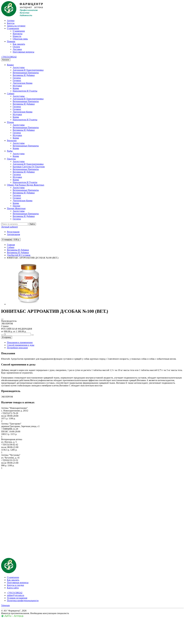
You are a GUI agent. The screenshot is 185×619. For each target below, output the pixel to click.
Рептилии (12, 140)
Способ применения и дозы (20, 345)
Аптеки (10, 20)
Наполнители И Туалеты (25, 91)
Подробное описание (17, 347)
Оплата (16, 46)
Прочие (16, 206)
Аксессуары (19, 67)
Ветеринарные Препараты (26, 72)
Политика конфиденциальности (23, 600)
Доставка (17, 49)
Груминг (17, 80)
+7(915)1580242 (9, 57)
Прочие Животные (16, 208)
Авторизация (13, 234)
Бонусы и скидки (15, 585)
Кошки (10, 65)
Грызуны (11, 159)
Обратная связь (20, 39)
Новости (17, 36)
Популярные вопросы (23, 52)
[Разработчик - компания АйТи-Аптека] (12, 616)
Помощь (11, 41)
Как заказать (19, 44)
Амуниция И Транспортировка (28, 70)
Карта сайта (13, 588)
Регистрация (13, 232)
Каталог (5, 60)
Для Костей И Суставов (18, 255)
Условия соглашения (17, 598)
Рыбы (10, 151)
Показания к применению (20, 342)
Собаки (10, 93)
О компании (13, 28)
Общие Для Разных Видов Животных (25, 185)
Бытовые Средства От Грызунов (29, 166)
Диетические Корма (22, 83)
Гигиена (17, 78)
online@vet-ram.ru (15, 595)
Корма (16, 88)
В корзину (6, 337)
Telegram (5, 605)
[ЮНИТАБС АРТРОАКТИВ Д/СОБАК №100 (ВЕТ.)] (28, 304)
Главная (11, 244)
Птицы (10, 122)
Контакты (17, 33)
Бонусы (10, 23)
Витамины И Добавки (24, 75)
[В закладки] (2, 319)
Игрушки (17, 85)
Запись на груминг (16, 26)
